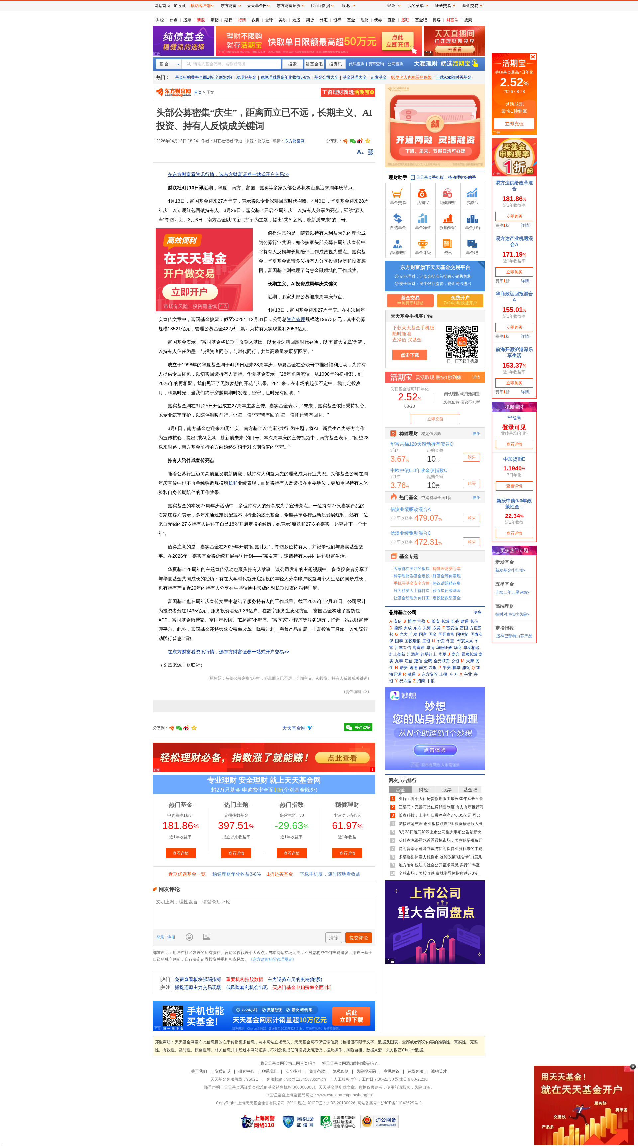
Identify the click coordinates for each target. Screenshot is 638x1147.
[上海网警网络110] (258, 1121)
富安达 (452, 628)
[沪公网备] (379, 1121)
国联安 (462, 634)
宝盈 (421, 621)
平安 (447, 667)
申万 (454, 674)
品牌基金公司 (403, 612)
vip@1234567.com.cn (306, 1079)
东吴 (437, 628)
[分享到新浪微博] (360, 141)
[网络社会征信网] (298, 1121)
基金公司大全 (326, 77)
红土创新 (397, 654)
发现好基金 (246, 77)
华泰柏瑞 (471, 647)
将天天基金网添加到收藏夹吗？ (350, 1063)
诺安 (404, 667)
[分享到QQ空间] (367, 141)
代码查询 (357, 64)
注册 (170, 937)
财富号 (452, 20)
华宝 (450, 641)
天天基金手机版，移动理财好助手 (446, 177)
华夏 (442, 654)
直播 (392, 20)
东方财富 (229, 5)
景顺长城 (469, 654)
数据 (256, 20)
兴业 (468, 674)
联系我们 (270, 1071)
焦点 (174, 20)
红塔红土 (429, 654)
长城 (445, 621)
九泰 (399, 661)
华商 (458, 647)
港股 (296, 20)
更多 (478, 612)
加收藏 (180, 5)
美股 (283, 20)
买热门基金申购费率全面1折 (301, 987)
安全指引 (293, 1071)
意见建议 (392, 1071)
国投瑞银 (413, 641)
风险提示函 (366, 1071)
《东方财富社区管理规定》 (272, 959)
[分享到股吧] (345, 141)
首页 (198, 92)
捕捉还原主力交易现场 (198, 987)
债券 (378, 20)
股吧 (405, 20)
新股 (201, 20)
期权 (228, 20)
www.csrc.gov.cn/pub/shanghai (345, 1095)
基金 (351, 20)
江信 (409, 661)
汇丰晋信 (403, 647)
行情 (242, 20)
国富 (423, 634)
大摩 (470, 661)
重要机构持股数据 (244, 979)
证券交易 (443, 5)
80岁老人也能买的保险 (411, 77)
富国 (464, 628)
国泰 (399, 641)
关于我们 (199, 1071)
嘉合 (456, 654)
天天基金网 (294, 728)
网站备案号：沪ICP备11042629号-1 (389, 1103)
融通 (412, 674)
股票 (187, 20)
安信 (398, 621)
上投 (443, 674)
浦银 (466, 667)
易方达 (405, 681)
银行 (337, 20)
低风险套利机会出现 (247, 987)
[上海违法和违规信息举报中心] (338, 1121)
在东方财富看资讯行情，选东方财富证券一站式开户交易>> (228, 174)
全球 (269, 20)
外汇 (324, 20)
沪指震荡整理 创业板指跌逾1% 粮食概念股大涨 (440, 823)
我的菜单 (416, 5)
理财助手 (398, 177)
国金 (433, 634)
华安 (441, 641)
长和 (233, 483)
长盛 (455, 621)
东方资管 (430, 674)
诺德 (413, 667)
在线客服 (415, 1071)
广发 (413, 634)
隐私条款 (341, 1071)
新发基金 (379, 77)
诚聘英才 (439, 1071)
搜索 (468, 20)
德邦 (398, 628)
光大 (404, 634)
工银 (426, 641)
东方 (417, 628)
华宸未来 (465, 641)
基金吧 (421, 20)
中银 (431, 681)
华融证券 (444, 647)
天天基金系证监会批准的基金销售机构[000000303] (269, 1087)
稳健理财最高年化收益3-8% (285, 77)
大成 (408, 628)
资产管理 (296, 319)
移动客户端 (201, 5)
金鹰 (428, 661)
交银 (455, 661)
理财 (365, 20)
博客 (437, 20)
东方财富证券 (289, 5)
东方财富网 (295, 141)
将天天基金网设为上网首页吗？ (288, 1063)
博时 (412, 621)
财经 (160, 20)
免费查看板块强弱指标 (198, 979)
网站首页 (162, 5)
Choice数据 (320, 5)
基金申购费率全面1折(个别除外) (203, 77)
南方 (423, 667)
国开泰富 (446, 634)
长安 (436, 621)
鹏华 (456, 667)
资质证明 (223, 1071)
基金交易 (470, 5)
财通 (465, 621)
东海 (427, 628)
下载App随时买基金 (453, 77)
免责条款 (317, 1071)
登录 (161, 937)
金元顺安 (442, 661)
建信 (418, 661)
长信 (474, 621)
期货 (310, 20)
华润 (430, 647)
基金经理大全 (355, 77)
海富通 (419, 647)
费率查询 (376, 64)
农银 (433, 667)
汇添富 (413, 654)
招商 (421, 681)
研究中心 (246, 1071)
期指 (215, 20)
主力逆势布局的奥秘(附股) (295, 979)
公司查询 (396, 64)
